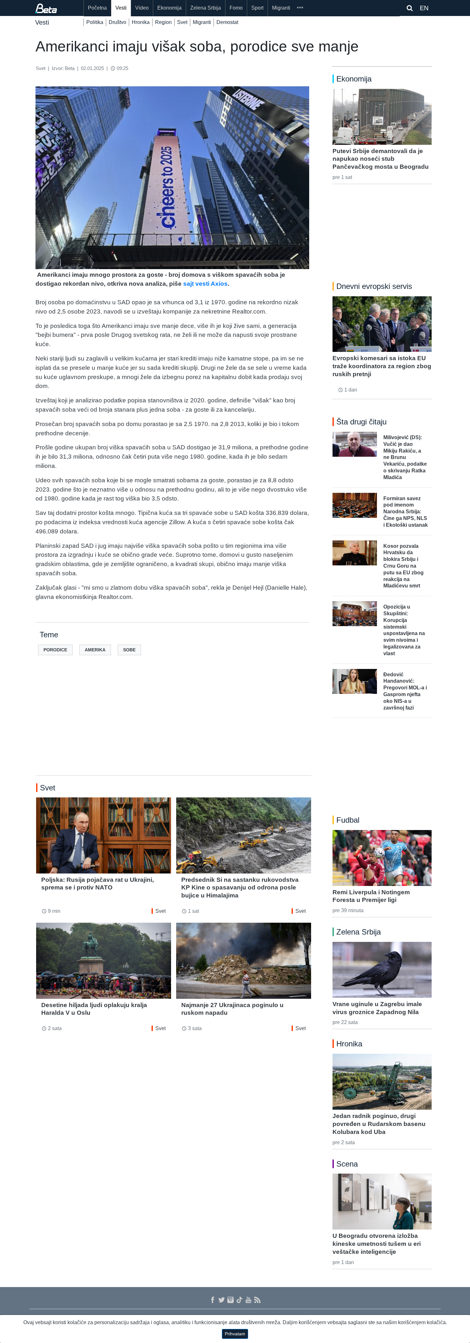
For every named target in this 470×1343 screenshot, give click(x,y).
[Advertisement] (173, 725)
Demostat (227, 22)
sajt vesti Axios (205, 283)
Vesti (121, 8)
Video (142, 8)
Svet (182, 22)
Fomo (236, 8)
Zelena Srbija (205, 8)
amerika (95, 649)
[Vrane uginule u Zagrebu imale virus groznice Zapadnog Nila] (382, 970)
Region (163, 22)
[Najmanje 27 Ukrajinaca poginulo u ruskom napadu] (243, 960)
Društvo (117, 22)
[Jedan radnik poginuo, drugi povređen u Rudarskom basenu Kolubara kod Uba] (382, 1081)
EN (424, 8)
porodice (55, 649)
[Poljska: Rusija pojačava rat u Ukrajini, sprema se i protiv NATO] (103, 835)
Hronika (141, 22)
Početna (97, 8)
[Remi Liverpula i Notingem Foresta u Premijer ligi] (382, 858)
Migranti (281, 8)
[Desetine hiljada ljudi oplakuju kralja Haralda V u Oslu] (103, 960)
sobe (129, 649)
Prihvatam (235, 1333)
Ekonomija (169, 8)
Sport (257, 8)
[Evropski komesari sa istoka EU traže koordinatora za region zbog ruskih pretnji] (382, 324)
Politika (94, 22)
